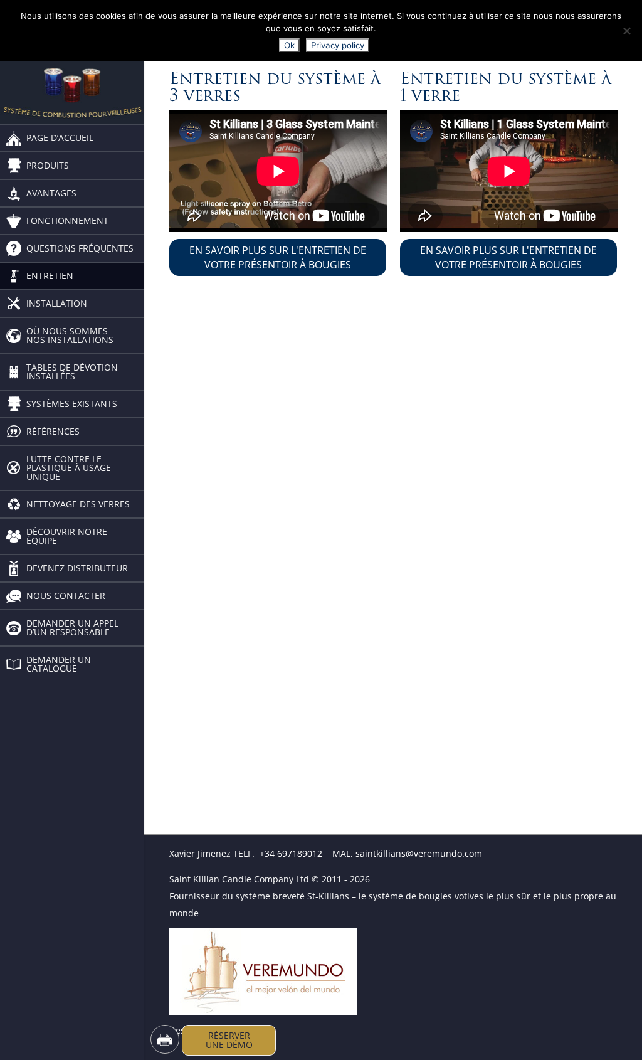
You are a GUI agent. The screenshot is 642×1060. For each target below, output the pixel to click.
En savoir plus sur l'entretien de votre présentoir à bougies (277, 257)
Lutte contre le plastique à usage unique (68, 467)
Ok (289, 45)
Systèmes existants (71, 404)
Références (53, 431)
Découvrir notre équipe (66, 536)
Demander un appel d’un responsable (72, 627)
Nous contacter (65, 596)
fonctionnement (67, 220)
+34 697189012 (291, 853)
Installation (56, 303)
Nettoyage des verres (79, 504)
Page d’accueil (59, 138)
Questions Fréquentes (80, 248)
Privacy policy (337, 45)
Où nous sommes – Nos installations (70, 335)
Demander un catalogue (58, 664)
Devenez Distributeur (77, 568)
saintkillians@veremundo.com (418, 853)
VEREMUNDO (196, 936)
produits (47, 165)
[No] (626, 30)
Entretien (49, 276)
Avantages (51, 193)
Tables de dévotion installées (72, 371)
